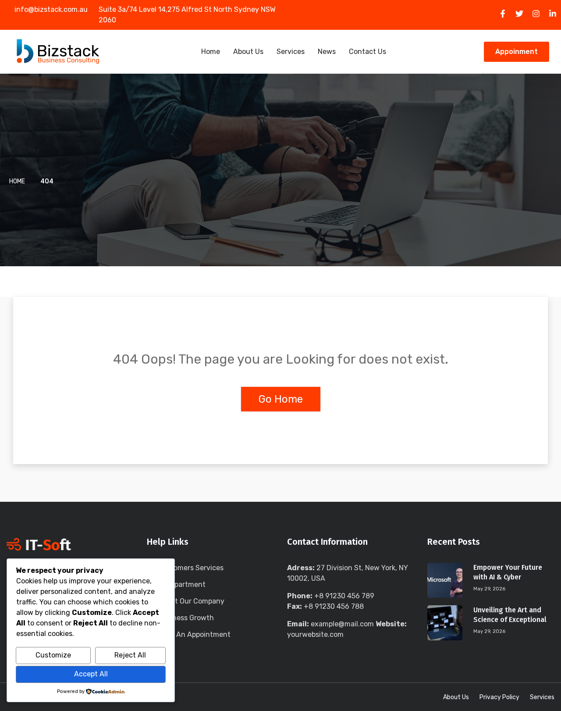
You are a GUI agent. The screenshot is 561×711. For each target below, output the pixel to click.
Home (210, 51)
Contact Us (367, 51)
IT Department (182, 584)
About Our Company (191, 601)
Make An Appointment (194, 634)
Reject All (130, 655)
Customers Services (191, 568)
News (327, 51)
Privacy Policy (499, 697)
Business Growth (186, 618)
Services (291, 51)
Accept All (91, 674)
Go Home (281, 399)
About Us (248, 51)
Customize (53, 655)
